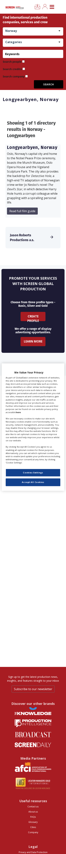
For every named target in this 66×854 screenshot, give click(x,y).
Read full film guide (22, 211)
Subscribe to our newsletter (33, 689)
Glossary (33, 822)
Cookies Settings (33, 472)
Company (33, 832)
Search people (12, 61)
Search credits (12, 69)
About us (33, 811)
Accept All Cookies (33, 482)
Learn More (33, 341)
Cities (33, 827)
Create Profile (33, 317)
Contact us (32, 806)
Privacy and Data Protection (33, 852)
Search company (14, 76)
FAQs (33, 816)
